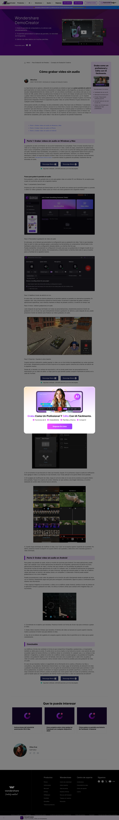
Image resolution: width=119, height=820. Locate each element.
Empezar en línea (60, 426)
